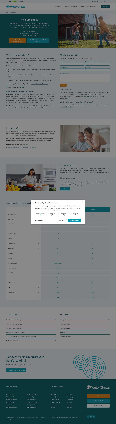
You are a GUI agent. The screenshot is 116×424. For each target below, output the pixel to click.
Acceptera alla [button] (74, 220)
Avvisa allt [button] (61, 220)
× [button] (82, 201)
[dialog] (58, 212)
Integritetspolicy (56, 210)
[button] (39, 220)
